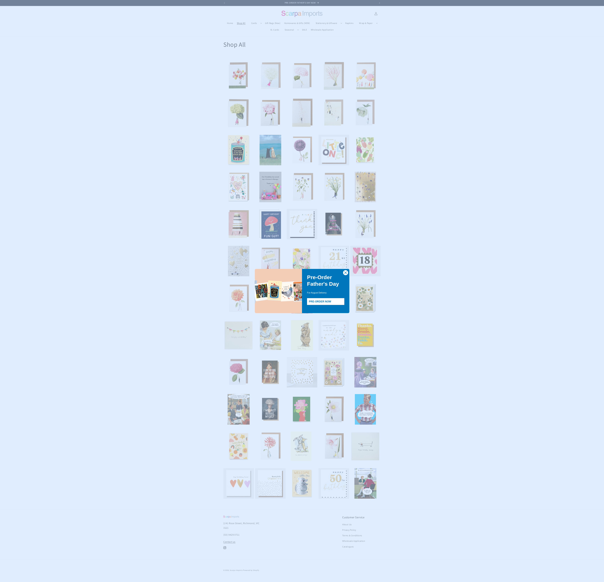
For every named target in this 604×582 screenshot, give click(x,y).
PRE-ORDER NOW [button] (320, 301)
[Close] (345, 272)
